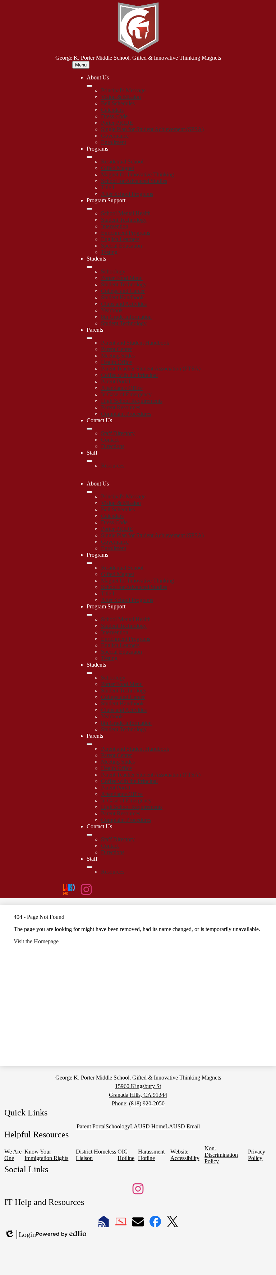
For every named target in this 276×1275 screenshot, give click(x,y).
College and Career (123, 291)
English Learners (120, 239)
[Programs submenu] (89, 157)
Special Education (121, 246)
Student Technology (124, 220)
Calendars (112, 110)
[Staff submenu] (89, 461)
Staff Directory (118, 433)
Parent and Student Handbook (135, 343)
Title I (107, 187)
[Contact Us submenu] (89, 429)
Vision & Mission (121, 97)
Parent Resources (120, 407)
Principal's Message (123, 90)
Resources (112, 465)
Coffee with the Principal (129, 375)
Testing (109, 252)
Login (20, 1234)
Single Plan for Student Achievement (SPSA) (152, 129)
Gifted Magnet (117, 168)
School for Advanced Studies (134, 181)
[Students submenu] (89, 267)
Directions (112, 446)
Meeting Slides (118, 356)
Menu (81, 65)
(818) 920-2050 (147, 1103)
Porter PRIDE (117, 123)
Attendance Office (122, 388)
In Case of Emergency (126, 394)
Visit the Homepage (36, 941)
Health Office (116, 362)
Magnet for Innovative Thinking (137, 174)
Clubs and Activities (124, 304)
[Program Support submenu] (89, 209)
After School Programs (127, 194)
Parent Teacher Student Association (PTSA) (151, 368)
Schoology (113, 271)
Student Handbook (122, 297)
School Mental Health (126, 213)
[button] (89, 492)
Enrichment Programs (125, 233)
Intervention (114, 226)
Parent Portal (115, 381)
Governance (115, 136)
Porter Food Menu (122, 278)
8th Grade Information (126, 317)
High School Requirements (131, 401)
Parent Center (116, 349)
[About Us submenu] (89, 86)
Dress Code (114, 116)
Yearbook (112, 310)
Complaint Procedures (126, 414)
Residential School (122, 161)
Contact (110, 440)
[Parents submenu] (89, 338)
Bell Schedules (118, 103)
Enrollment (113, 142)
